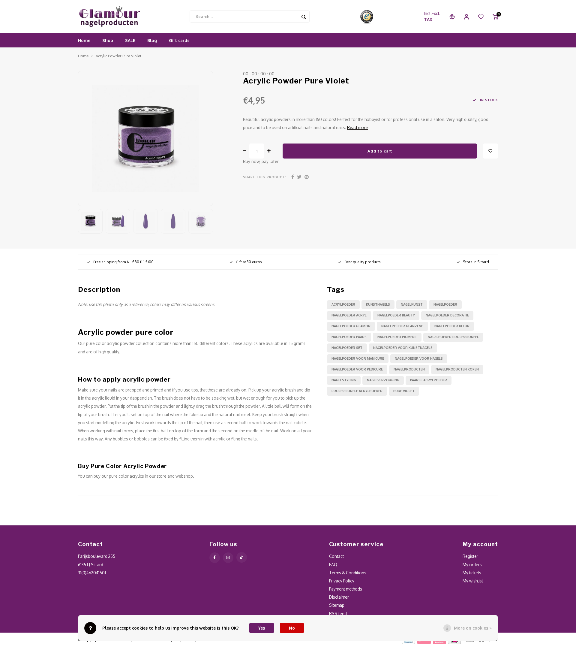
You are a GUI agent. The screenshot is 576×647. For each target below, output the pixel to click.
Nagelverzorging (383, 380)
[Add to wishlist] (490, 151)
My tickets (472, 572)
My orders (472, 564)
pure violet (404, 391)
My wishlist (473, 580)
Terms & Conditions (347, 572)
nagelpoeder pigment (397, 337)
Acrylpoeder (343, 304)
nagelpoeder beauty (396, 315)
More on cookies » (473, 627)
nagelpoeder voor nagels (419, 358)
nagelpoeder (445, 304)
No (292, 627)
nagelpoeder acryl (349, 315)
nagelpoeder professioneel (453, 337)
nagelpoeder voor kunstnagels (403, 348)
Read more (357, 127)
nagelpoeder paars (349, 337)
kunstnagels (378, 304)
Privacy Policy (341, 580)
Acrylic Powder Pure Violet (118, 55)
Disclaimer (339, 597)
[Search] (304, 17)
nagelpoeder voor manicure (358, 358)
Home (84, 40)
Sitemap (336, 605)
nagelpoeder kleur (452, 326)
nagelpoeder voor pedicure (357, 369)
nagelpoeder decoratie (447, 315)
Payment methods (345, 588)
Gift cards (179, 40)
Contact (336, 556)
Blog (152, 40)
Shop (107, 40)
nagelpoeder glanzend (402, 326)
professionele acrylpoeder (357, 391)
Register (470, 556)
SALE (130, 40)
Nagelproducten (409, 369)
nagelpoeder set (347, 348)
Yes (261, 627)
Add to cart (380, 150)
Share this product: (264, 177)
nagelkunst (412, 304)
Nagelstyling (344, 380)
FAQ (333, 564)
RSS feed (338, 613)
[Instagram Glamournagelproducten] (228, 557)
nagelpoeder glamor (351, 326)
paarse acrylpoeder (428, 380)
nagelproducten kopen (457, 369)
